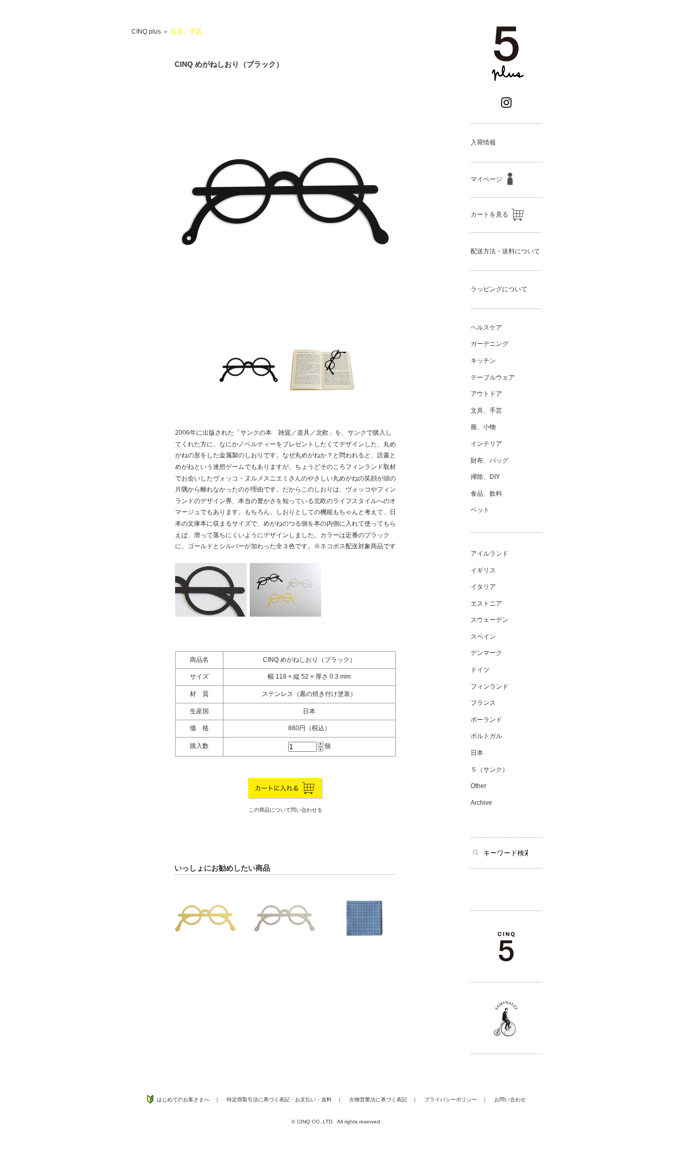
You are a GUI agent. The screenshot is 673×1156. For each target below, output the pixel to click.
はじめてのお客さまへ (183, 1099)
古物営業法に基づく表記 (378, 1099)
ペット (480, 510)
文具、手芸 (186, 31)
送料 (326, 1099)
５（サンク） (489, 769)
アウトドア (486, 393)
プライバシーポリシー (450, 1099)
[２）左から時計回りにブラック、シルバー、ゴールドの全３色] (285, 614)
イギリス (483, 570)
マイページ (486, 179)
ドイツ (480, 669)
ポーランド (486, 719)
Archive (481, 802)
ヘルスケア (486, 327)
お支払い (305, 1099)
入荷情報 (483, 142)
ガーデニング (489, 343)
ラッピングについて (499, 289)
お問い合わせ (510, 1099)
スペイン (483, 636)
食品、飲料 (486, 493)
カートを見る (489, 214)
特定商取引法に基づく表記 (258, 1099)
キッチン (483, 360)
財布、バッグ (489, 460)
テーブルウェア (493, 377)
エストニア (486, 603)
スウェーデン (489, 619)
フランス (483, 703)
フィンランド (489, 686)
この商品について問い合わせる (285, 810)
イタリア (483, 586)
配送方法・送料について (505, 251)
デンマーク (486, 653)
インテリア (486, 443)
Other (478, 786)
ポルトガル (486, 736)
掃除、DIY (485, 476)
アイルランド (489, 553)
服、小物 (483, 427)
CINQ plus (146, 31)
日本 (477, 752)
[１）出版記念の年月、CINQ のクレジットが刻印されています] (211, 614)
